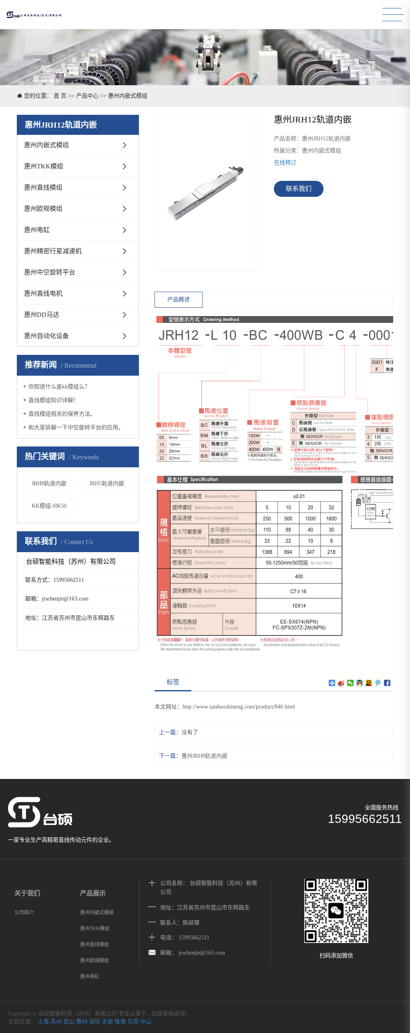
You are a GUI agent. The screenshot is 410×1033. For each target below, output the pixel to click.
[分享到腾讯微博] (378, 683)
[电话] (152, 883)
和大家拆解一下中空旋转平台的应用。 (76, 427)
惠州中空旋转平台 (49, 272)
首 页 (60, 96)
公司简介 (24, 912)
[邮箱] (152, 953)
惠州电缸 (37, 229)
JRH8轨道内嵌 (49, 483)
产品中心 (87, 96)
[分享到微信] (350, 683)
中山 (145, 1022)
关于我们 (27, 893)
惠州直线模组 (43, 187)
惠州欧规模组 (43, 208)
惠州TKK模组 (43, 166)
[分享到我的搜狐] (369, 683)
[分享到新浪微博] (341, 683)
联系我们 (299, 188)
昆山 (68, 1022)
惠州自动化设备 (46, 335)
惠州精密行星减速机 (53, 251)
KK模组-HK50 (49, 506)
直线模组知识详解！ (53, 400)
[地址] (152, 907)
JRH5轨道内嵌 (106, 483)
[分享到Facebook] (387, 683)
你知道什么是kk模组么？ (59, 387)
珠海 (120, 1022)
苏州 (56, 1022)
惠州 (81, 1022)
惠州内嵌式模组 (127, 96)
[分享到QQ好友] (359, 683)
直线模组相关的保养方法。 (62, 414)
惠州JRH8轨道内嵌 (204, 756)
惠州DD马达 (41, 314)
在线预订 (285, 163)
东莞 (133, 1022)
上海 (43, 1022)
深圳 (94, 1022)
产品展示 (93, 893)
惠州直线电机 (43, 293)
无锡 (107, 1022)
